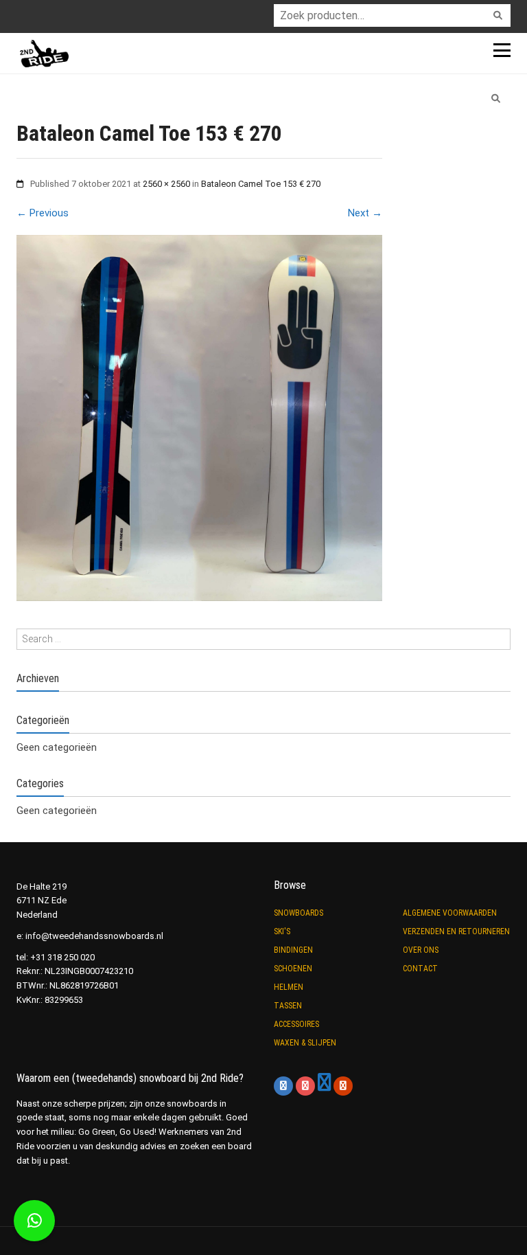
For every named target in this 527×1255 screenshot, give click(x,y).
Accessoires (296, 1024)
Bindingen (293, 950)
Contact (420, 968)
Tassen (288, 1005)
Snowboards (298, 913)
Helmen (288, 987)
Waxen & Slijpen (305, 1043)
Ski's (282, 931)
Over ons (420, 950)
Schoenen (293, 968)
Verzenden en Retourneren (456, 931)
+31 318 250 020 (62, 957)
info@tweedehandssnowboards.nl (94, 936)
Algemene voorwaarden (450, 913)
